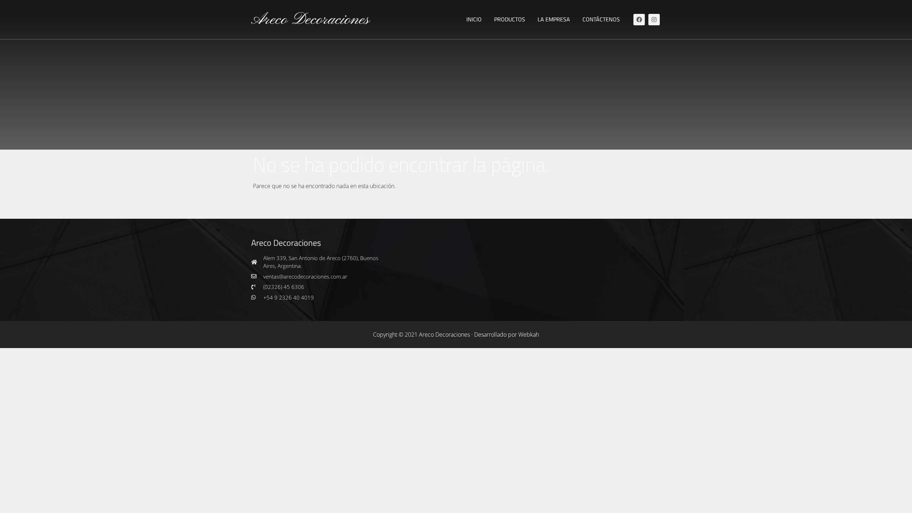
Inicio (474, 19)
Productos (509, 19)
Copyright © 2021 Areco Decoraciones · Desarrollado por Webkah (456, 334)
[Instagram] (654, 19)
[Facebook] (639, 19)
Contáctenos (601, 19)
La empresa (554, 19)
